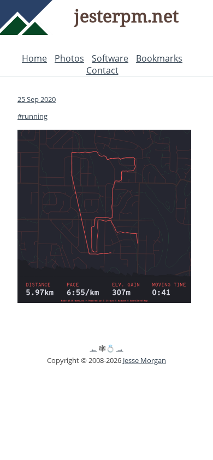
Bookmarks (159, 58)
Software (110, 58)
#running (32, 116)
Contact (102, 70)
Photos (69, 58)
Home (34, 58)
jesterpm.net (126, 15)
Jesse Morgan (144, 360)
